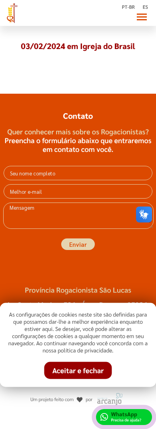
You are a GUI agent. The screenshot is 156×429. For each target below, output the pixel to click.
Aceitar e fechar (78, 370)
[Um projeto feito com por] (78, 391)
